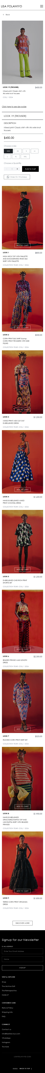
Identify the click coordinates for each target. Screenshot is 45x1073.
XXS (8, 151)
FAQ (3, 1016)
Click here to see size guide (14, 106)
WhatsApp (6, 1038)
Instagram (6, 1042)
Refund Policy (7, 1008)
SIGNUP (22, 968)
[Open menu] (41, 6)
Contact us (6, 1029)
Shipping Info (7, 1012)
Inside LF (5, 995)
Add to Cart (30, 169)
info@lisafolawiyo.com (11, 1034)
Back (8, 15)
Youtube (5, 1047)
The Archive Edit (8, 986)
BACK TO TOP (22, 1068)
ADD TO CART (23, 245)
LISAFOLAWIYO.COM (22, 1057)
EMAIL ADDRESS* (7, 946)
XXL (25, 157)
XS (18, 151)
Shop (4, 982)
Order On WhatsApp (18, 177)
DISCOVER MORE (23, 923)
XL (16, 157)
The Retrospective (9, 990)
